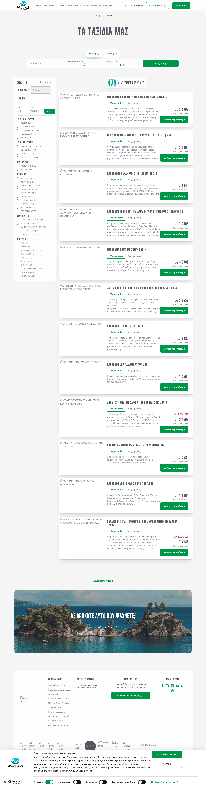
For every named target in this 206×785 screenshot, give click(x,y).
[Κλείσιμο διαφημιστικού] (204, 751)
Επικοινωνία (53, 694)
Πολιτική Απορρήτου (57, 712)
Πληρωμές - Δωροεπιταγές (59, 690)
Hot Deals (91, 5)
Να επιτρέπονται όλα (167, 754)
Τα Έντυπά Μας (54, 707)
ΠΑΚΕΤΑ (53, 5)
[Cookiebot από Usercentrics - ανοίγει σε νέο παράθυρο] (15, 782)
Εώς (31, 107)
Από (18, 107)
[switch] (77, 782)
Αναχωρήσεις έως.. (114, 61)
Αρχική (97, 16)
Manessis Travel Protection (59, 703)
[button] (45, 64)
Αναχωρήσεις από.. (76, 61)
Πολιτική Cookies (55, 720)
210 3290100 (136, 5)
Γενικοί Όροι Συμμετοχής (59, 716)
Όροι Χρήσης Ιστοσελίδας (59, 725)
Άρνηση (167, 764)
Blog (82, 5)
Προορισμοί (41, 5)
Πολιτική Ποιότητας (57, 685)
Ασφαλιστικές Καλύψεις (58, 698)
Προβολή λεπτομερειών (163, 782)
